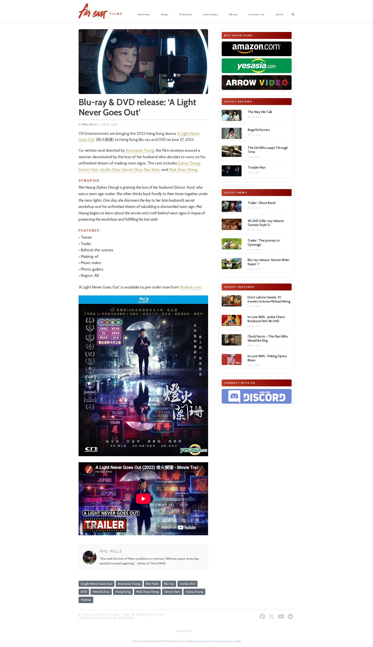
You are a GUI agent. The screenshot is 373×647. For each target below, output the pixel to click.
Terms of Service (224, 641)
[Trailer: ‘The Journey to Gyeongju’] (232, 244)
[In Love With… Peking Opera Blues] (232, 359)
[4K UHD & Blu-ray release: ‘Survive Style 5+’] (232, 224)
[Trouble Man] (232, 171)
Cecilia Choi (110, 169)
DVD (84, 592)
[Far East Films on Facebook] (263, 616)
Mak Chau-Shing (183, 169)
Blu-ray (169, 584)
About (233, 14)
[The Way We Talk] (232, 115)
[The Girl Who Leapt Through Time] (232, 151)
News (165, 14)
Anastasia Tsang (140, 150)
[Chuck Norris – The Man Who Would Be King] (232, 340)
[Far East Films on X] (272, 616)
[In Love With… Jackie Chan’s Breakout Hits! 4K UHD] (232, 320)
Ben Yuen (152, 169)
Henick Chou (131, 169)
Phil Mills (89, 124)
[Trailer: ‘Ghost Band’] (232, 206)
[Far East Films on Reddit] (291, 616)
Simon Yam (88, 169)
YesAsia (86, 600)
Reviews (144, 14)
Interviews (210, 14)
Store (279, 14)
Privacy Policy (184, 631)
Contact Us (256, 14)
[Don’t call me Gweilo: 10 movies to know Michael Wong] (232, 300)
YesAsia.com (190, 287)
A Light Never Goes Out (96, 584)
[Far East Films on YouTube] (281, 616)
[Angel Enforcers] (232, 133)
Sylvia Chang (189, 163)
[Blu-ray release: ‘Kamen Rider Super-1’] (232, 263)
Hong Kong (123, 592)
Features (186, 14)
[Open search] (289, 14)
